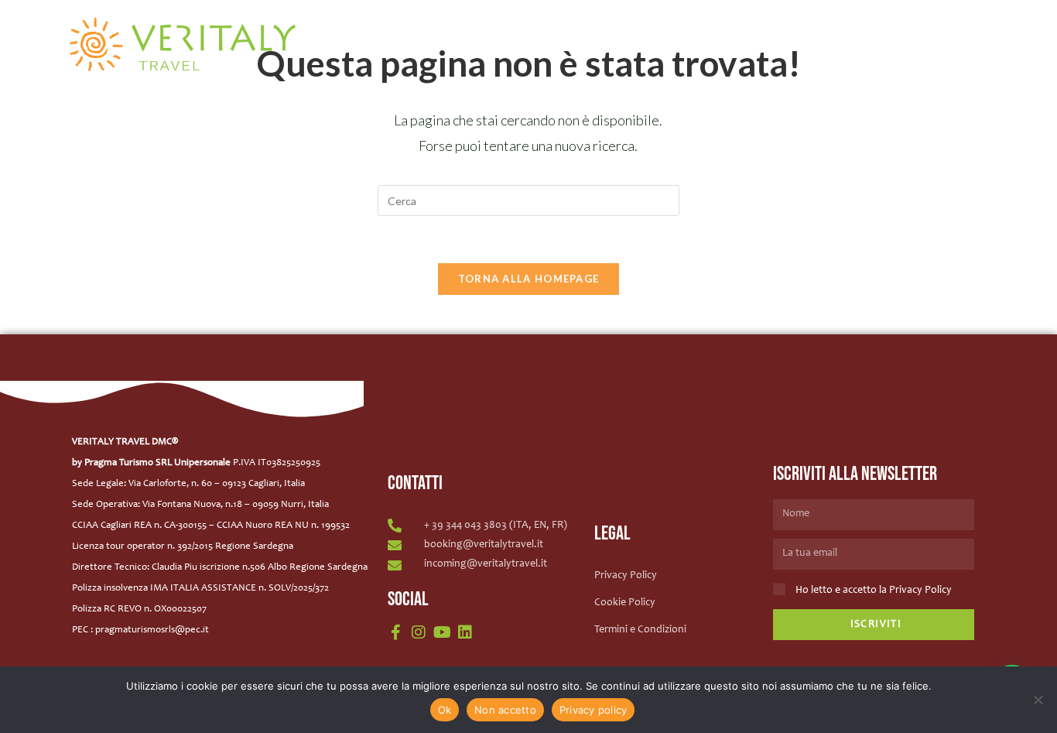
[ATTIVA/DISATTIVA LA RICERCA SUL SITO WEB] (1001, 28)
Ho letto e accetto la (873, 590)
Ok (445, 710)
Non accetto (505, 710)
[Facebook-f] (395, 632)
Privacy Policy (920, 590)
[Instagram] (418, 632)
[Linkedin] (465, 632)
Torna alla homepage (529, 278)
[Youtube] (442, 632)
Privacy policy (593, 710)
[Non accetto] (1037, 699)
